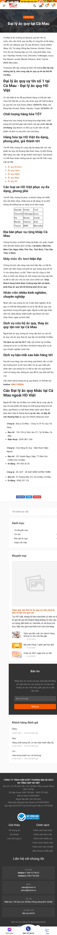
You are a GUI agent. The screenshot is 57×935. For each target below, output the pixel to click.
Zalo (47, 933)
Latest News (28, 17)
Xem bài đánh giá (31, 733)
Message (9, 933)
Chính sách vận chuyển (42, 847)
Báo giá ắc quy (21, 538)
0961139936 (17, 384)
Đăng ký (35, 706)
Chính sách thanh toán (43, 842)
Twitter (29, 497)
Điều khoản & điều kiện (43, 851)
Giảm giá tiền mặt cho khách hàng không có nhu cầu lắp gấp (39, 634)
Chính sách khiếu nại (42, 838)
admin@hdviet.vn (28, 890)
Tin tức (17, 534)
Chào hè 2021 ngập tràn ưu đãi (38, 653)
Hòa (14, 738)
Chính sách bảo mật (43, 834)
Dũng (14, 729)
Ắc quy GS (12, 181)
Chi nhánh (14, 834)
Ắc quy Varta (14, 170)
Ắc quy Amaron (15, 167)
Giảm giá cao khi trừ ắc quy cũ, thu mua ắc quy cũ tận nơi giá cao (33, 611)
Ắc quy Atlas (13, 177)
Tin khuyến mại (21, 530)
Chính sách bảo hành (42, 830)
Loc (13, 751)
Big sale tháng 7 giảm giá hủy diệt (39, 644)
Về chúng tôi (14, 830)
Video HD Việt (20, 542)
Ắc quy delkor (14, 174)
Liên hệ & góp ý (14, 838)
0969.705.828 (33, 876)
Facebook (20, 497)
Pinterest (37, 497)
